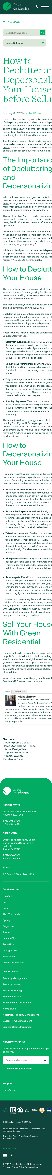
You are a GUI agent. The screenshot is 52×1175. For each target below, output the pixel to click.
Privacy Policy (18, 1167)
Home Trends (27, 745)
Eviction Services (12, 996)
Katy (5, 901)
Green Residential (41, 699)
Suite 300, (8, 846)
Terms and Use (31, 1167)
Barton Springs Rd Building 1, (18, 842)
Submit (45, 1060)
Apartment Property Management (21, 1014)
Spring (6, 920)
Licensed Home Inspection (17, 1026)
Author (7, 692)
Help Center (9, 1090)
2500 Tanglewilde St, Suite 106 (19, 811)
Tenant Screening (12, 990)
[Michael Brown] (10, 705)
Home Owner (11, 745)
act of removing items (18, 480)
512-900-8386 (13, 855)
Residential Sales (13, 759)
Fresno (6, 908)
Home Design (22, 742)
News (24, 749)
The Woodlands (11, 914)
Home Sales (9, 1008)
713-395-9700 (12, 820)
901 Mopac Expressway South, (19, 839)
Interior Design (12, 749)
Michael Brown (33, 113)
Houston (7, 895)
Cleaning (8, 742)
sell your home (30, 652)
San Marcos (9, 956)
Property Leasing (12, 984)
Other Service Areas (14, 962)
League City (9, 938)
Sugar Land (9, 926)
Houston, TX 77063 (13, 814)
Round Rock (9, 944)
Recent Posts (19, 692)
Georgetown (10, 950)
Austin (6, 932)
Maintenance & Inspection (17, 1002)
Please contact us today (29, 681)
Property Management (16, 752)
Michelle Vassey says (24, 237)
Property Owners (13, 755)
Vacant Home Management (17, 1020)
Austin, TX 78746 (11, 849)
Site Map (6, 1167)
